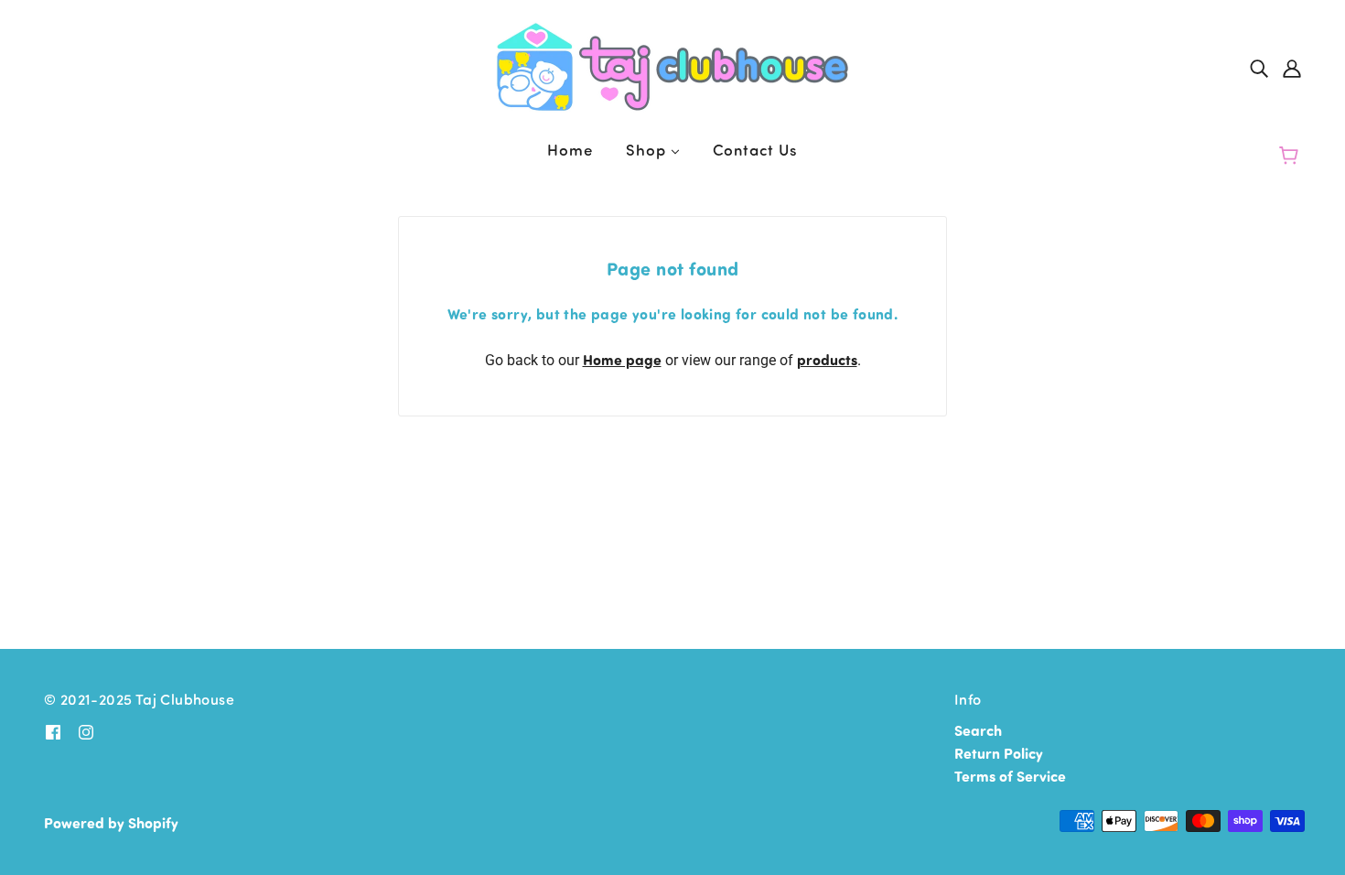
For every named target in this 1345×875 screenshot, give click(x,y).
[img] (1259, 67)
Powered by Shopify (111, 822)
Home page (622, 359)
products (827, 359)
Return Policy (998, 752)
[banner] (672, 64)
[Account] (1291, 67)
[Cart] (1291, 155)
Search (978, 730)
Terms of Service (1010, 775)
